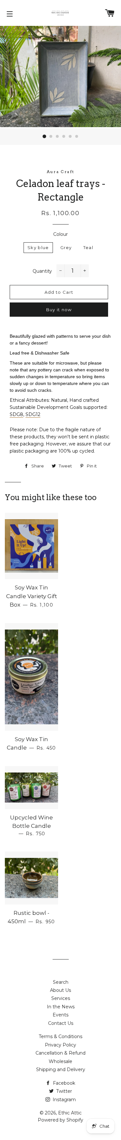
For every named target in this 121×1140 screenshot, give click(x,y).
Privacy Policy (60, 1045)
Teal (88, 247)
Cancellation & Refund (60, 1053)
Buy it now (59, 309)
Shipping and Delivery (60, 1069)
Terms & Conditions (60, 1036)
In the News (61, 1007)
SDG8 (16, 414)
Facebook (63, 1083)
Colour (60, 234)
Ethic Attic (70, 1113)
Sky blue (38, 247)
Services (60, 998)
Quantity (42, 271)
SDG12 (32, 414)
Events (60, 1015)
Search (60, 982)
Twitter (63, 1091)
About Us (60, 990)
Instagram (63, 1099)
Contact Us (60, 1023)
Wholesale (60, 1061)
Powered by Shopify (60, 1120)
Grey (66, 247)
